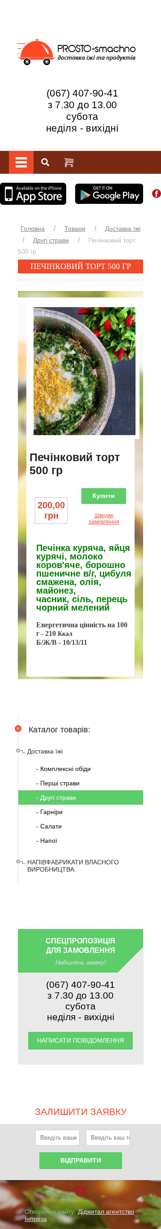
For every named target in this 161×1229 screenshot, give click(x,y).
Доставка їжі (122, 228)
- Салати (49, 826)
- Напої (46, 840)
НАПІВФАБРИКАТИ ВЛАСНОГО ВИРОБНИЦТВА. (73, 866)
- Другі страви (56, 797)
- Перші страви (58, 783)
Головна (33, 228)
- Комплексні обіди (63, 768)
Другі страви (51, 240)
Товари (74, 228)
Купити (104, 495)
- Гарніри (49, 811)
